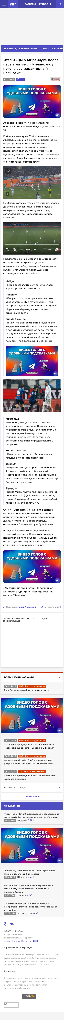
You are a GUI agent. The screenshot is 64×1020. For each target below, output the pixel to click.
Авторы (16, 941)
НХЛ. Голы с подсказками (32, 686)
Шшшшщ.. (23, 876)
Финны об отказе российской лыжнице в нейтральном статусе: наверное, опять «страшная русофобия (30, 906)
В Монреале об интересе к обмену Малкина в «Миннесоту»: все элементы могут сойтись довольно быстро (28, 888)
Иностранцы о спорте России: (21, 48)
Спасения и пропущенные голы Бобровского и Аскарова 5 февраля (29, 777)
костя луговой (27, 913)
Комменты (58, 48)
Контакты (26, 941)
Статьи (45, 48)
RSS (35, 941)
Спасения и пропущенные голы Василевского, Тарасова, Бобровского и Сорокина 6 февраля (29, 746)
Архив (7, 941)
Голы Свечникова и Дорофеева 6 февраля (27, 690)
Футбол (43, 4)
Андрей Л (23, 820)
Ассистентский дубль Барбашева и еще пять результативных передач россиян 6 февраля (28, 762)
